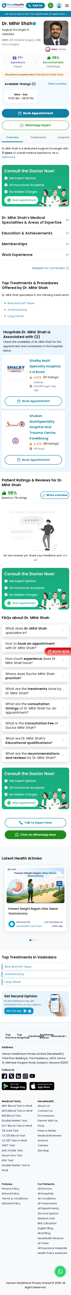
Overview (12, 137)
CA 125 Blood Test (13, 1135)
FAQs (41, 1126)
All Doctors (45, 1188)
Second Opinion (48, 1213)
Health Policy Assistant (52, 1253)
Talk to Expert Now (38, 823)
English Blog (45, 1228)
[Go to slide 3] (35, 940)
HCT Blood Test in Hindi (17, 1126)
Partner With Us (48, 1120)
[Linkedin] (18, 1076)
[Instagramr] (25, 1076)
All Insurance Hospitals (52, 1248)
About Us (44, 1106)
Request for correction (48, 268)
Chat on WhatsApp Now (38, 835)
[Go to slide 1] (30, 940)
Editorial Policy (11, 1203)
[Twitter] (11, 1076)
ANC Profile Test (12, 1150)
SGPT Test (8, 1145)
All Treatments (47, 1203)
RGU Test (7, 1160)
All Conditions (47, 1198)
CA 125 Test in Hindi (14, 1140)
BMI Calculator (47, 1223)
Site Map (43, 1150)
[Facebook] (4, 1076)
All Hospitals (46, 1193)
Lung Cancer (16, 316)
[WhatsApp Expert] (50, 5)
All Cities (43, 1243)
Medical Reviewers (50, 1135)
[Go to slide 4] (38, 940)
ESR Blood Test (11, 1116)
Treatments (38, 137)
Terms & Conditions (15, 1198)
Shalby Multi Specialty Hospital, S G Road (45, 366)
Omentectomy (17, 310)
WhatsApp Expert (38, 125)
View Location (57, 84)
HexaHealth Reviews (51, 1238)
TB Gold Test (10, 1130)
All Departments (48, 1208)
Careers (43, 1145)
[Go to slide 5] (40, 940)
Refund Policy (10, 1193)
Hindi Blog (44, 1233)
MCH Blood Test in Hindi (17, 1111)
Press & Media (47, 1130)
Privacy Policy (10, 1188)
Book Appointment (36, 401)
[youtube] (32, 1076)
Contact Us (45, 1111)
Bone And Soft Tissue (21, 303)
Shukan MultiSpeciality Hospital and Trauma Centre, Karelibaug (42, 427)
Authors (43, 1140)
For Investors (46, 1116)
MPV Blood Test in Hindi (17, 1106)
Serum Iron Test (12, 1155)
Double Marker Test (14, 1120)
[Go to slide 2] (33, 940)
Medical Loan (46, 1218)
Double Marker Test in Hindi (16, 1167)
